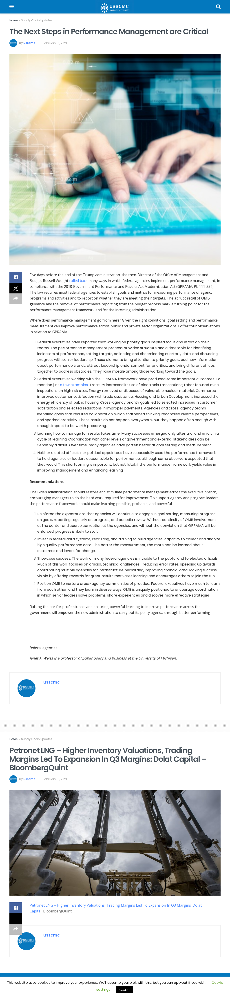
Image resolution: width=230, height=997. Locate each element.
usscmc (29, 43)
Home (13, 20)
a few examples (74, 384)
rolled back (78, 280)
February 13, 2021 (55, 43)
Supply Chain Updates (36, 20)
